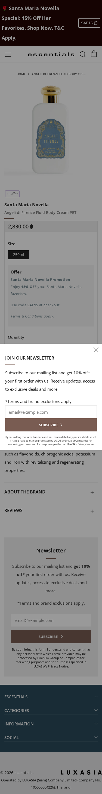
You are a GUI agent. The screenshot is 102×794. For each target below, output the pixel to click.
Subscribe (48, 424)
